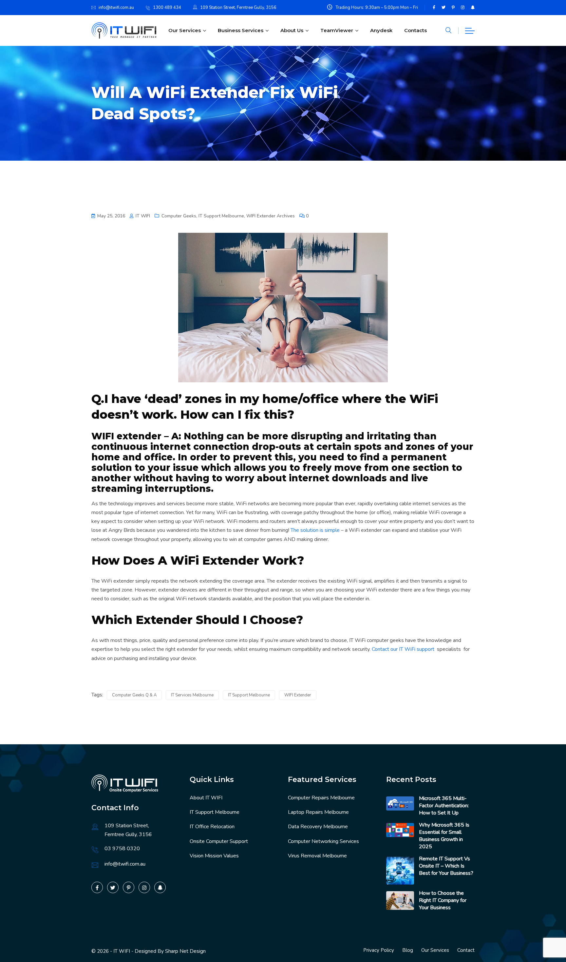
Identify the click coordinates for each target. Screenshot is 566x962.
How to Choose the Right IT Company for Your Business (442, 900)
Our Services (184, 30)
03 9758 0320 (122, 848)
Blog (407, 950)
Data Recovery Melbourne (318, 826)
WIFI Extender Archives (270, 216)
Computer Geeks (178, 216)
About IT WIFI (206, 797)
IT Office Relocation (212, 826)
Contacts (415, 30)
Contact (466, 950)
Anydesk (381, 30)
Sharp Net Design (185, 951)
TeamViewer (336, 30)
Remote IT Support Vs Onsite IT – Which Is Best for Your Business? (446, 866)
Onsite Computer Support (219, 841)
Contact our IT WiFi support (403, 649)
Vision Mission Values (214, 855)
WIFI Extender (297, 695)
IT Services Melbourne (192, 695)
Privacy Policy (378, 950)
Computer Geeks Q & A (134, 695)
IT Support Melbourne (221, 216)
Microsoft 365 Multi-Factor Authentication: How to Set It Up (444, 805)
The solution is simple (315, 530)
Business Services (240, 30)
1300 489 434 (167, 7)
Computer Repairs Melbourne (321, 797)
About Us (291, 30)
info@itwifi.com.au (116, 7)
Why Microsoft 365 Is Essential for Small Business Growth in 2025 (444, 835)
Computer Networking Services (323, 841)
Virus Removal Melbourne (317, 855)
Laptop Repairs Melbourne (318, 812)
